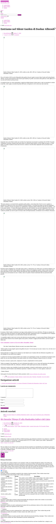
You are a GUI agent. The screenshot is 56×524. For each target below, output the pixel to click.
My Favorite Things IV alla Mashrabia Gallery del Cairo (25, 419)
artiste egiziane (10, 426)
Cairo (16, 426)
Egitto (19, 426)
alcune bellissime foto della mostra (38, 374)
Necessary (4, 470)
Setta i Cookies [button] (4, 442)
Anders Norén (8, 436)
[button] (28, 13)
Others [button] (2, 518)
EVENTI (17, 35)
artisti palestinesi (11, 376)
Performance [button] (3, 502)
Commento (3, 397)
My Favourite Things (44, 426)
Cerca (19, 14)
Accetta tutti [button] (10, 442)
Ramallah (39, 376)
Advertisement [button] (4, 513)
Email (2, 402)
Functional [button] (3, 496)
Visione (5, 7)
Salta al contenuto (5, 1)
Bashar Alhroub (19, 376)
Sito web (3, 405)
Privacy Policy (7, 6)
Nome (2, 399)
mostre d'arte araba (27, 376)
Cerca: (2, 14)
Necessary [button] (3, 469)
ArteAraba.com (5, 2)
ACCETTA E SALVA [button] (6, 522)
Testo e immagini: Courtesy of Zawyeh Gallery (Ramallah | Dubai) (17, 342)
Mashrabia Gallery (25, 426)
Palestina (34, 376)
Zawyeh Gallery (45, 376)
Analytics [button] (3, 507)
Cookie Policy (7, 5)
